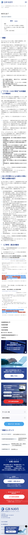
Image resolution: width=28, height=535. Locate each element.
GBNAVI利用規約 (4, 521)
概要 (5, 23)
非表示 (16, 21)
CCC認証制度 (4, 327)
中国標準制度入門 (5, 322)
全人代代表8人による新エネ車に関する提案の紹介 (14, 28)
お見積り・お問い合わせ (14, 481)
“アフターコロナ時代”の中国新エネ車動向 (14, 25)
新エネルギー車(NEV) (6, 332)
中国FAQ (3, 337)
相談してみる (14, 376)
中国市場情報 (4, 330)
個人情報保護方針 (4, 524)
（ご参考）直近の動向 (9, 30)
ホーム (2, 5)
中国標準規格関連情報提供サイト (9, 335)
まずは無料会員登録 (13, 401)
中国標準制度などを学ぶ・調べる (11, 5)
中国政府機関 (4, 325)
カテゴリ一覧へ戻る (14, 424)
